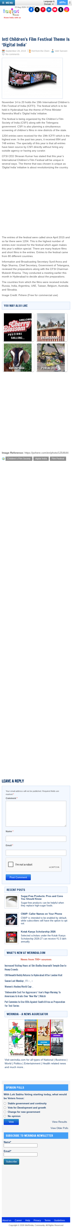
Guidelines (59, 1220)
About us (6, 1220)
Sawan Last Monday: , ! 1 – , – (19, 981)
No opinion (14, 1116)
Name (9, 831)
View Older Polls (59, 1128)
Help (27, 1220)
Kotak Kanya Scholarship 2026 (38, 931)
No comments (12, 54)
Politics (18, 1063)
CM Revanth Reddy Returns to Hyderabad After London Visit (33, 975)
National (49, 1059)
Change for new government (24, 1112)
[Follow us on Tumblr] (60, 9)
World (8, 1063)
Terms (47, 1220)
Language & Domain (49, 2)
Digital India (29, 113)
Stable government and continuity (27, 1103)
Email (9, 845)
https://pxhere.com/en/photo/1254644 (46, 452)
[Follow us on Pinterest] (43, 9)
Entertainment (32, 1063)
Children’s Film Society (18, 458)
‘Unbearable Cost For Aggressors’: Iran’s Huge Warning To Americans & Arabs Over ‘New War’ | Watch (33, 994)
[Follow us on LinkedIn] (49, 9)
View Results (59, 1121)
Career (18, 1220)
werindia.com (18, 1059)
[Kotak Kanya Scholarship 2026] (11, 937)
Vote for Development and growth (27, 1107)
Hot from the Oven (40, 51)
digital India (41, 458)
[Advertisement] (38, 199)
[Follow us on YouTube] (54, 9)
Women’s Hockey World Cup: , (19, 986)
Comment (12, 798)
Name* (7, 1142)
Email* (7, 1151)
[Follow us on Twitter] (37, 9)
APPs (62, 2)
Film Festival (58, 458)
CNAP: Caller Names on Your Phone (41, 913)
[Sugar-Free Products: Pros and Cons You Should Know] (11, 902)
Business (61, 1059)
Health (47, 1063)
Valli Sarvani (61, 51)
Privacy (37, 1220)
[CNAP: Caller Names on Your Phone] (11, 919)
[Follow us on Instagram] (66, 9)
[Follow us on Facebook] (31, 9)
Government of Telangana (53, 265)
